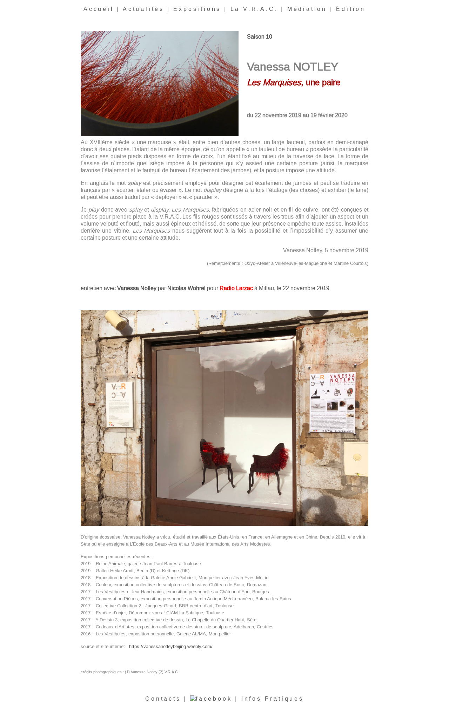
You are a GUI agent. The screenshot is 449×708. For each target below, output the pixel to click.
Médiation (307, 9)
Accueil (98, 9)
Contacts (163, 698)
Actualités (143, 9)
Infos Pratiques (272, 698)
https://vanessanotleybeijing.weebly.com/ (171, 646)
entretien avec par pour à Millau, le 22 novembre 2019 (205, 288)
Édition (351, 9)
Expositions (197, 9)
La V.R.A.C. (254, 9)
